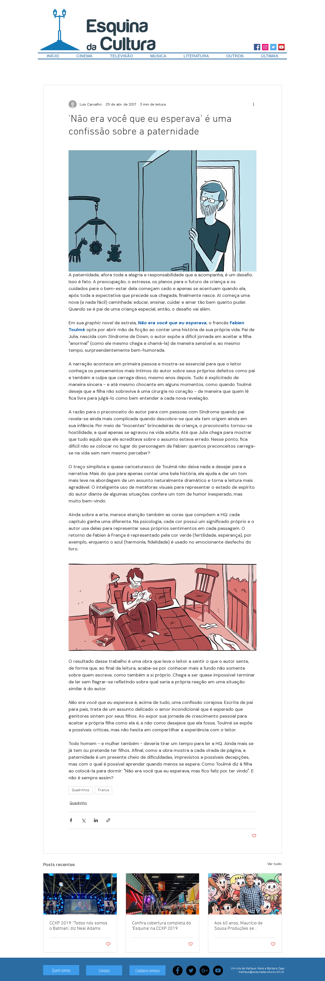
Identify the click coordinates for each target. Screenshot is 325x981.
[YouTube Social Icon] (281, 47)
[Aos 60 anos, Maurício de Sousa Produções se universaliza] (245, 894)
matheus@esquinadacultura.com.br (261, 972)
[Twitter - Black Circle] (191, 970)
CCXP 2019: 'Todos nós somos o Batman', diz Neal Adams (78, 926)
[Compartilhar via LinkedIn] (95, 820)
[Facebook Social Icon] (257, 47)
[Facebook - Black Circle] (178, 970)
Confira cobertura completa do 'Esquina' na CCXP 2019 (161, 926)
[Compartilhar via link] (108, 820)
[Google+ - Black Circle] (204, 970)
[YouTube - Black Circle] (218, 970)
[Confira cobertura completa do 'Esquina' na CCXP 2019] (162, 894)
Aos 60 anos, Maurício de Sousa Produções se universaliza (238, 926)
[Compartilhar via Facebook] (71, 820)
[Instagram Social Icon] (265, 47)
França (103, 790)
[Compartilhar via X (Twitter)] (83, 820)
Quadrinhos (80, 790)
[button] (235, 56)
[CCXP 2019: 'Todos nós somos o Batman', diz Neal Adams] (80, 894)
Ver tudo (274, 863)
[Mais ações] (253, 104)
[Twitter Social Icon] (273, 47)
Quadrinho (78, 803)
